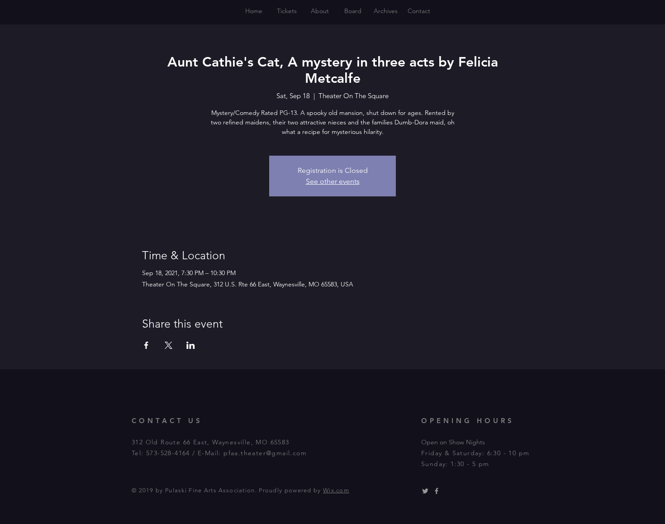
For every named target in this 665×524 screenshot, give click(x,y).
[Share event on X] (168, 345)
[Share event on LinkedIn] (190, 345)
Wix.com (336, 490)
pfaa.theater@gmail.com (265, 453)
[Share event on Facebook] (146, 345)
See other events (333, 181)
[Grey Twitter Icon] (425, 491)
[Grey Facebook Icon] (436, 491)
